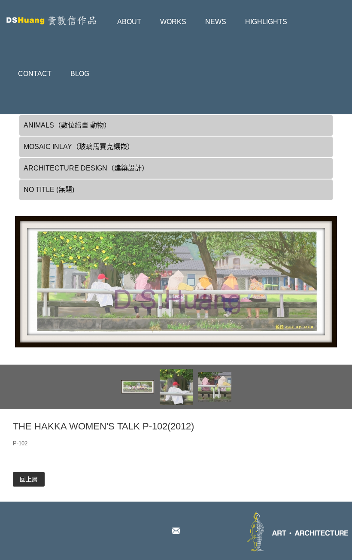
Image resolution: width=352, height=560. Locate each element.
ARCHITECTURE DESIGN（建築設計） (86, 168)
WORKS (173, 21)
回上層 (29, 479)
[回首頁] (56, 16)
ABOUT (129, 21)
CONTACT (35, 73)
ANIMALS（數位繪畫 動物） (67, 125)
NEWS (215, 21)
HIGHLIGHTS (266, 21)
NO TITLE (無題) (49, 189)
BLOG (79, 73)
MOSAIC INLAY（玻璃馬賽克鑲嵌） (79, 146)
